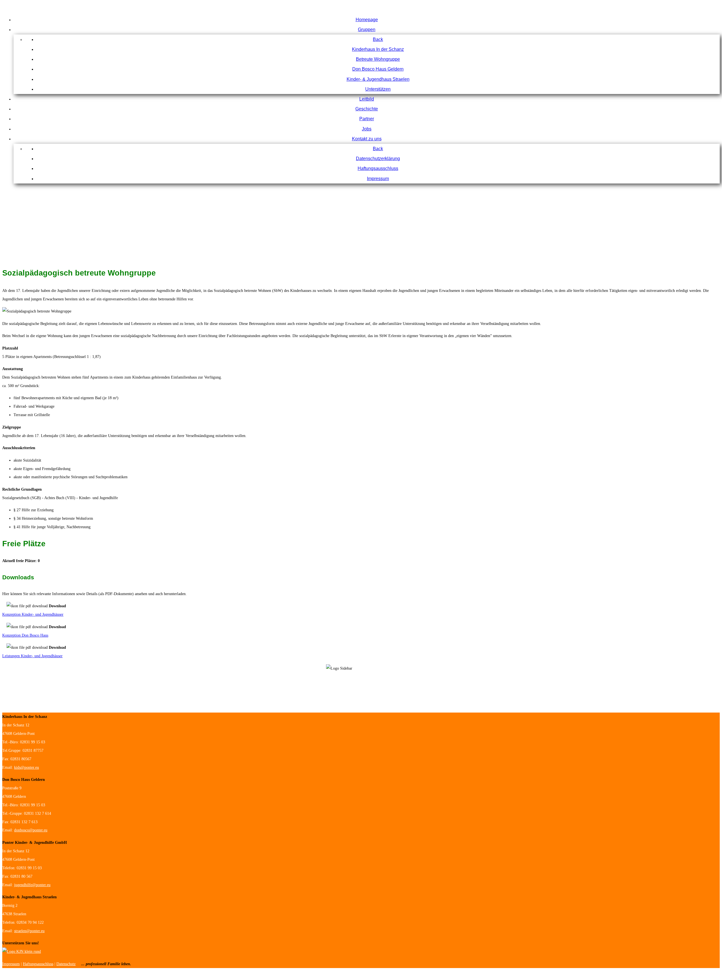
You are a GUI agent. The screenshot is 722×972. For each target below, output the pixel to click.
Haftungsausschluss (38, 964)
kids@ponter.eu (26, 767)
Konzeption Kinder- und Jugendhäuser (32, 614)
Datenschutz (66, 964)
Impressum (11, 964)
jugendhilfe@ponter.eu (32, 885)
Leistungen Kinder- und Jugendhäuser (32, 656)
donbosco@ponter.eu (30, 830)
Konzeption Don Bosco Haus (25, 635)
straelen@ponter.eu (29, 931)
